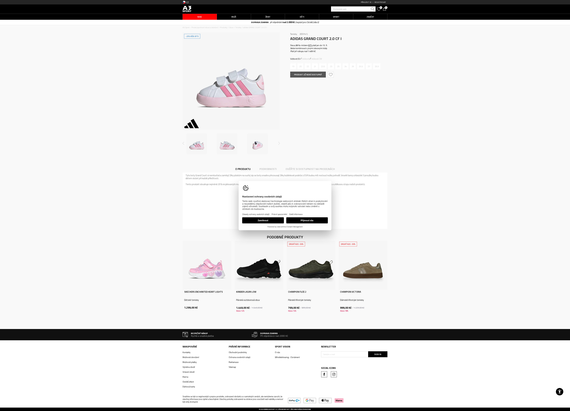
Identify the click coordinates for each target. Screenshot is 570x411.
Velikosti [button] (305, 58)
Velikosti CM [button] (316, 58)
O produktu (243, 169)
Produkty (223, 27)
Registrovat (380, 2)
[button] (353, 9)
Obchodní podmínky (238, 352)
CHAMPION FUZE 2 (297, 291)
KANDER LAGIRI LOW (246, 291)
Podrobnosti (268, 169)
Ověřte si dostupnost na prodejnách (310, 169)
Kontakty (186, 352)
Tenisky (238, 27)
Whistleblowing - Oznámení (287, 357)
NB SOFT (287, 409)
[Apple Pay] (325, 400)
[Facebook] (324, 374)
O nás (277, 352)
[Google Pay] (310, 400)
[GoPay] (294, 400)
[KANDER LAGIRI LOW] (259, 265)
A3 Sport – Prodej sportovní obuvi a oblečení (200, 27)
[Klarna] (339, 400)
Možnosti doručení (191, 357)
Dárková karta (189, 386)
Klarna (185, 376)
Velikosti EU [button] (295, 58)
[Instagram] (334, 374)
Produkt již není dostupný (308, 74)
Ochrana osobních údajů (239, 357)
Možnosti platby (190, 362)
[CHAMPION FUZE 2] (311, 265)
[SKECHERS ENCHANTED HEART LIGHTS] (207, 265)
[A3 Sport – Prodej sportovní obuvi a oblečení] (187, 8)
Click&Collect (188, 381)
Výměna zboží (189, 367)
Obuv (231, 27)
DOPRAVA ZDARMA (260, 22)
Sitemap (232, 367)
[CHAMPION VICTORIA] (363, 265)
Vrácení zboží (188, 371)
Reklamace (234, 362)
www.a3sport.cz (270, 409)
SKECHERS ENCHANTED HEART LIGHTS (203, 291)
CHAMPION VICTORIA (350, 291)
